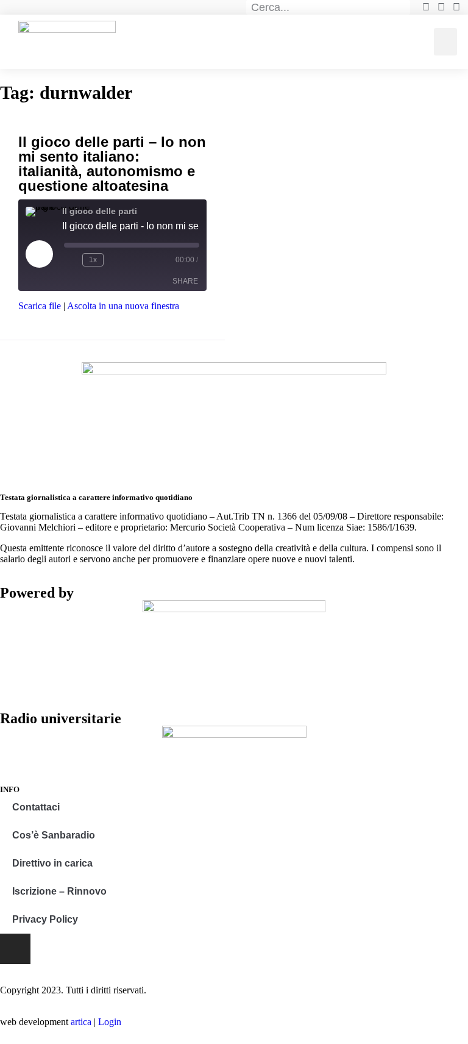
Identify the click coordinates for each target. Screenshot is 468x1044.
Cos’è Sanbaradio (53, 835)
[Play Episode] (39, 253)
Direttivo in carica (52, 863)
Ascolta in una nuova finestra (123, 306)
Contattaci (36, 807)
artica (81, 1022)
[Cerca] (403, 7)
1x (93, 260)
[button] (445, 41)
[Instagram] (15, 949)
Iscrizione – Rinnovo (59, 891)
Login (109, 1022)
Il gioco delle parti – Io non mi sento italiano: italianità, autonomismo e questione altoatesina (112, 164)
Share (185, 281)
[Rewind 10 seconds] (70, 259)
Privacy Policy (45, 919)
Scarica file (39, 306)
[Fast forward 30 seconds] (115, 259)
